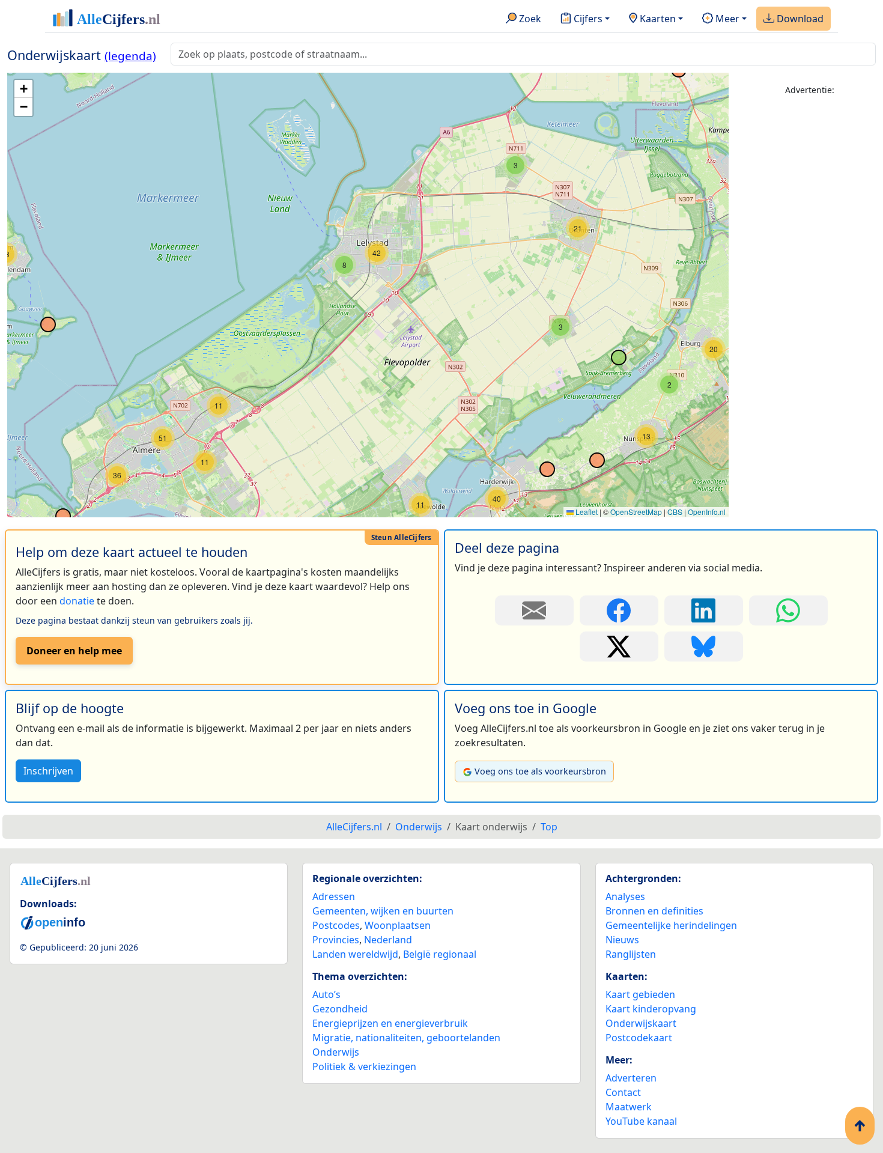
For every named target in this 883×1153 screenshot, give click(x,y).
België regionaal (439, 954)
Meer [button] (726, 18)
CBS (674, 512)
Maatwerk (628, 1106)
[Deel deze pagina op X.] (619, 646)
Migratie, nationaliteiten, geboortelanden (406, 1037)
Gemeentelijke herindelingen (671, 925)
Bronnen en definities (654, 910)
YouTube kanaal (641, 1121)
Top (549, 826)
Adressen (333, 896)
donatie (76, 600)
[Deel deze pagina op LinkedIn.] (703, 610)
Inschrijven (48, 770)
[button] (497, 499)
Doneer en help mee (74, 650)
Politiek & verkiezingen (364, 1066)
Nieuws (622, 939)
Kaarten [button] (656, 18)
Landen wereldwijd (355, 954)
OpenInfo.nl (707, 512)
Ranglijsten (630, 954)
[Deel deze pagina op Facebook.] (619, 610)
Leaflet (586, 512)
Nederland (388, 939)
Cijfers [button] (586, 18)
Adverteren (631, 1078)
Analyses (625, 896)
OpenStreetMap (636, 512)
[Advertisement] (809, 286)
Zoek (529, 18)
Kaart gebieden (640, 994)
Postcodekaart (638, 1037)
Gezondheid (340, 1008)
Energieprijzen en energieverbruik (390, 1023)
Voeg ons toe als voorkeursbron (540, 771)
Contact (623, 1092)
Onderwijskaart (640, 1023)
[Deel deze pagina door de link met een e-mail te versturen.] (534, 610)
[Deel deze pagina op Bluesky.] (703, 646)
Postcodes (336, 925)
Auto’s (326, 994)
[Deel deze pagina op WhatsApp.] (788, 610)
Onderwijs (335, 1052)
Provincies (335, 939)
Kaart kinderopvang (650, 1008)
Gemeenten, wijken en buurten (383, 910)
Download (799, 18)
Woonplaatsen (398, 925)
